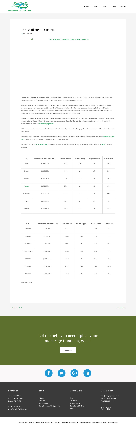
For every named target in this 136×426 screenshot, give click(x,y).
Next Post (121, 308)
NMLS (72, 408)
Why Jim (42, 401)
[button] (68, 350)
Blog (114, 6)
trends (103, 144)
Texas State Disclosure (77, 406)
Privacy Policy (75, 403)
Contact (123, 6)
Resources (73, 401)
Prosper (26, 186)
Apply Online (43, 403)
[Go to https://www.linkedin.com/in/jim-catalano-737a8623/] (87, 373)
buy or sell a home (41, 144)
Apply (105, 6)
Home (86, 6)
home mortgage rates (46, 124)
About (94, 6)
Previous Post (16, 308)
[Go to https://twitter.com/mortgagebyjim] (62, 373)
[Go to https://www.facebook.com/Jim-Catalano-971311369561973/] (49, 373)
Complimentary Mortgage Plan (49, 406)
